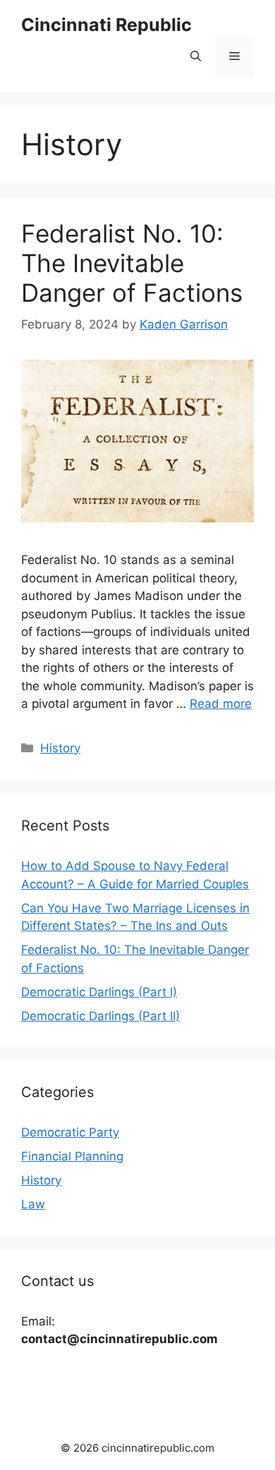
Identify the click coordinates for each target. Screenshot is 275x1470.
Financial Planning (72, 1156)
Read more (221, 704)
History (60, 748)
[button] (195, 56)
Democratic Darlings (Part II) (100, 1016)
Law (33, 1204)
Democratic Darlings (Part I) (99, 992)
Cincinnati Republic (106, 24)
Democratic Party (70, 1132)
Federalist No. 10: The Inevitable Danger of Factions (132, 263)
